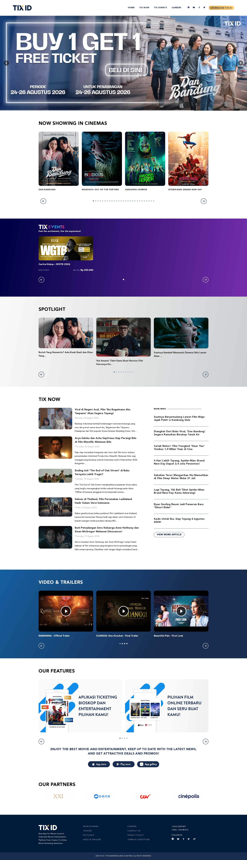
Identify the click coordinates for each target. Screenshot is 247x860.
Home (131, 8)
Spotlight (88, 835)
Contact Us (134, 831)
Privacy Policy (135, 835)
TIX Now (144, 8)
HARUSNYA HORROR (136, 190)
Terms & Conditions (138, 840)
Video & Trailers (92, 840)
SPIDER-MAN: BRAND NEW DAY (185, 190)
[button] (43, 201)
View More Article (169, 534)
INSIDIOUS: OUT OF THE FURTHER (100, 190)
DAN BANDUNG (47, 190)
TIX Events (160, 8)
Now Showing (90, 827)
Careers (176, 8)
